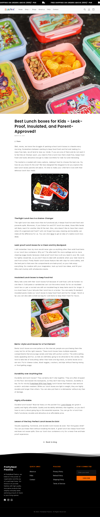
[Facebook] (5, 500)
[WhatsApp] (12, 500)
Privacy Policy (58, 471)
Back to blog (51, 442)
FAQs (31, 475)
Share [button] (19, 141)
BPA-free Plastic (45, 384)
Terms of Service (59, 483)
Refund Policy (58, 475)
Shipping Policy (58, 479)
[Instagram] (8, 500)
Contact (32, 479)
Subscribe (86, 478)
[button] (27, 9)
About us (33, 471)
